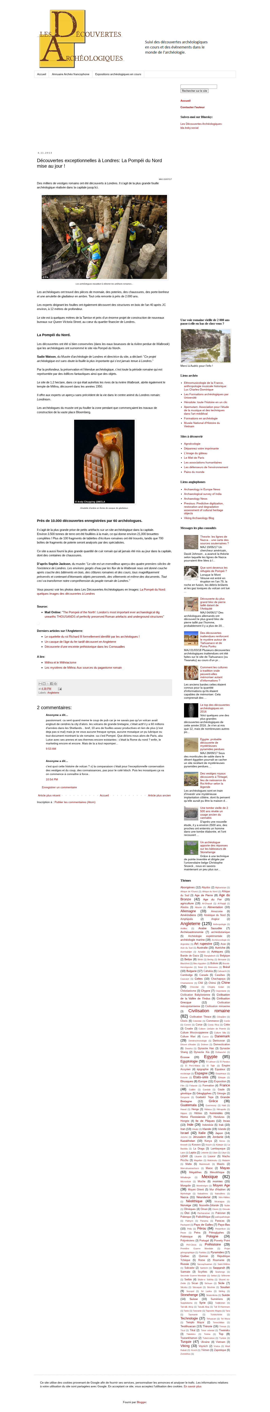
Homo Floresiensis (192, 1116)
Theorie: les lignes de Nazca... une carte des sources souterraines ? (214, 540)
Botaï (200, 967)
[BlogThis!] (44, 684)
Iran (182, 1128)
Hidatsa (208, 1109)
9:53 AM (51, 748)
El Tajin (211, 1065)
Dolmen (204, 1044)
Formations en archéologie (201, 418)
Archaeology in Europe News (202, 489)
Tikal (192, 1330)
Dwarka (189, 1048)
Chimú (212, 983)
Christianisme (188, 991)
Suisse (194, 1298)
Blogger (141, 1402)
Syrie (202, 1302)
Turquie (185, 1342)
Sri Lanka (206, 1291)
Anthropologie (219, 924)
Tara (228, 1311)
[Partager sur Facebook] (52, 684)
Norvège (185, 1205)
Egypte (210, 1056)
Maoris (221, 1164)
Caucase (184, 979)
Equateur (220, 1069)
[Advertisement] (104, 118)
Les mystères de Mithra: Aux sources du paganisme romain (83, 667)
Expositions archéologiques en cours (118, 74)
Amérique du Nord (215, 915)
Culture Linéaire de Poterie (212, 1028)
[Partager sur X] (48, 684)
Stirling (222, 1291)
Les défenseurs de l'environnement (206, 467)
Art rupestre (203, 944)
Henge (195, 1109)
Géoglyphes (203, 1093)
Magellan (198, 1160)
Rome (201, 1260)
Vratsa (217, 1346)
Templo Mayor (195, 1322)
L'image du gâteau (195, 453)
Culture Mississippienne (194, 1032)
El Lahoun (211, 1061)
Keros (222, 1141)
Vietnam (220, 1342)
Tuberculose (209, 1338)
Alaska (184, 907)
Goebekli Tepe (204, 1097)
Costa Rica (213, 1025)
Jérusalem (199, 1136)
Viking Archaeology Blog (199, 518)
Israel (184, 1133)
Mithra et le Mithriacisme (60, 662)
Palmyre (189, 1221)
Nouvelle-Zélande (209, 1205)
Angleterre (53, 692)
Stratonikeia (211, 1295)
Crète (227, 1024)
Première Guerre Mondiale (196, 1248)
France (225, 1085)
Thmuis (222, 1326)
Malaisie (226, 1160)
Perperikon (220, 1229)
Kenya (208, 1141)
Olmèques (190, 1209)
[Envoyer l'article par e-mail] (59, 688)
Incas (226, 1120)
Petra (197, 1232)
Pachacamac (203, 1213)
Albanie (198, 907)
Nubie (227, 1205)
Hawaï (183, 1109)
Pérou (201, 1228)
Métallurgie (185, 1177)
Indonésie (207, 1125)
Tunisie (222, 1338)
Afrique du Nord (210, 891)
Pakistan (220, 1213)
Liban (214, 1152)
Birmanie (222, 959)
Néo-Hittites (224, 1197)
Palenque (185, 1216)
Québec (184, 1256)
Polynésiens (187, 1240)
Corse (199, 1024)
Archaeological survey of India (203, 493)
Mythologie (185, 1193)
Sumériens (217, 1299)
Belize (188, 959)
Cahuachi (222, 971)
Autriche (220, 947)
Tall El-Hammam (222, 1307)
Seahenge (220, 1272)
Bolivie (214, 963)
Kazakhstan (187, 1140)
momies (218, 1181)
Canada (203, 975)
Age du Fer (212, 899)
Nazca (184, 1197)
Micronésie (185, 1181)
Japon (219, 1133)
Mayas (225, 1168)
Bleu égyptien (199, 963)
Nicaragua (219, 1201)
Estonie (184, 1077)
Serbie (188, 1279)
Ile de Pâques (204, 1120)
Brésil (226, 967)
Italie (202, 1133)
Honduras (219, 1117)
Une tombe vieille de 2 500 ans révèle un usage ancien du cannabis (214, 812)
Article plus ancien (159, 795)
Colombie (197, 1021)
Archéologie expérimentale (205, 936)
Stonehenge (189, 1295)
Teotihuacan (188, 1326)
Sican (195, 1283)
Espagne (201, 1073)
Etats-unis (200, 1077)
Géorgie (221, 1093)
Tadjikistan (220, 1303)
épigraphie (203, 1069)
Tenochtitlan (218, 1322)
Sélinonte (225, 1275)
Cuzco (205, 1036)
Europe (202, 1081)
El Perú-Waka (192, 1065)
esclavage (185, 1073)
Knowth (184, 1145)
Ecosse (185, 1057)
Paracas (220, 1220)
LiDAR (184, 1156)
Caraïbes (220, 975)
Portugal (204, 1240)
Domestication (221, 1044)
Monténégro (202, 1185)
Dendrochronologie (198, 1041)
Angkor (215, 919)
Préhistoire (213, 1244)
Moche (201, 1181)
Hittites (198, 1113)
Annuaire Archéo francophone (70, 74)
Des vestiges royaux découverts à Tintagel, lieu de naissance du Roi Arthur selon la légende (214, 780)
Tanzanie (197, 1311)
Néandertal (203, 1197)
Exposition (220, 1081)
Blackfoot (184, 963)
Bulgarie (191, 971)
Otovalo (226, 1209)
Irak (221, 1124)
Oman (204, 1209)
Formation (208, 1085)
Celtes (199, 978)
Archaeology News (195, 498)
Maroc (209, 1168)
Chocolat (194, 987)
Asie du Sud (186, 948)
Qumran (203, 1256)
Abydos (206, 887)
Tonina (207, 1334)
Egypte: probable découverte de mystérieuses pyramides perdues (212, 744)
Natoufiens (220, 1193)
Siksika (183, 1287)
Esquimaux (221, 1073)
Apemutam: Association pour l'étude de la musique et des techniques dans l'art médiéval (206, 410)
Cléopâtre (221, 1017)
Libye (224, 1152)
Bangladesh (209, 956)
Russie (184, 1264)
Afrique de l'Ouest (189, 891)
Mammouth (204, 1164)
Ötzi (186, 1212)
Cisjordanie (221, 991)
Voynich (203, 1346)
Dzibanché (220, 1052)
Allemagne (188, 911)
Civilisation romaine (209, 1010)
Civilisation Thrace (200, 1016)
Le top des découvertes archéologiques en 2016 (215, 708)
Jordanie (217, 1136)
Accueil (41, 74)
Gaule (221, 1089)
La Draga (198, 1148)
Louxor (211, 1156)
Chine (225, 983)
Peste (183, 1232)
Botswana (213, 967)
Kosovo (196, 1144)
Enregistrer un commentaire (59, 787)
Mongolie (185, 1185)
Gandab (207, 1089)
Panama (204, 1221)
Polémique (186, 1236)
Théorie (207, 1326)
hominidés (216, 1113)
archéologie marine (192, 939)
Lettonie (204, 1152)
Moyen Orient (196, 1189)
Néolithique (194, 1201)
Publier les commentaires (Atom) (75, 802)
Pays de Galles (203, 1224)
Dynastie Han (206, 1048)
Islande (222, 1129)
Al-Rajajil (222, 903)
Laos (182, 1152)
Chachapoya (218, 978)
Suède (226, 1295)
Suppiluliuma (186, 1303)
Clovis (184, 1021)
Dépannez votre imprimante (201, 448)
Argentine (185, 944)
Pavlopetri (185, 1225)
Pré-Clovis (191, 1245)
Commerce (212, 1021)
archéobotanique (220, 932)
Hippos (183, 1113)
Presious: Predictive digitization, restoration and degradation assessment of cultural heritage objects (204, 508)
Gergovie (184, 1097)
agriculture (187, 903)
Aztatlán (202, 952)
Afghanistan (220, 887)
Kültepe (219, 1145)
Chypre (205, 990)
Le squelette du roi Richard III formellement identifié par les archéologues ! (92, 636)
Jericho (184, 1137)
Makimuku (212, 1160)
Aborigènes (187, 887)
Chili (200, 983)
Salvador (189, 1267)
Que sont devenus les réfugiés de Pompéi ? (214, 569)
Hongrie (184, 1121)
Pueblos (203, 1252)
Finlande (193, 1085)
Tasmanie (193, 1314)
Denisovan (219, 1040)
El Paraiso (225, 1061)
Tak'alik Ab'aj (186, 1307)
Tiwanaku (224, 1330)
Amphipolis (186, 919)
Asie (223, 944)
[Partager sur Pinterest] (55, 684)
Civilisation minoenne (217, 1006)
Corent (187, 1025)
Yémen (205, 1350)
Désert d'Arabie (188, 1044)
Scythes (202, 1271)
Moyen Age (221, 1185)
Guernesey (211, 1105)
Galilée (192, 1089)
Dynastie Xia (201, 1052)
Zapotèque (220, 1350)
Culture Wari (187, 1036)
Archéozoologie (219, 940)
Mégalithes (195, 1172)
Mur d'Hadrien (218, 1189)
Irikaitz (195, 1129)
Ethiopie (222, 1077)
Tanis (186, 1311)
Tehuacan (211, 1318)
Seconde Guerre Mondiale (193, 1275)
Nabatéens (202, 1193)
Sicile (221, 1283)
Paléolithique (203, 1216)
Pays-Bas (224, 1224)
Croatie (189, 1028)
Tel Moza (225, 1318)
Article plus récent (49, 795)
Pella (189, 1229)
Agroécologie (192, 443)
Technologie (189, 1318)
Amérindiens (188, 915)
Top (221, 1333)
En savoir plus (192, 1386)
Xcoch (194, 1350)
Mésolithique (217, 1172)
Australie (202, 947)
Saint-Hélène (224, 1264)
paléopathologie (222, 1217)
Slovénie (211, 1287)
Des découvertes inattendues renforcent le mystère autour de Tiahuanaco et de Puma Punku (214, 639)
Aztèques (217, 951)
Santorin (204, 1268)
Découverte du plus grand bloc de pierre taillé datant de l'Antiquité (213, 603)
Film (182, 1085)
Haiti (224, 1105)
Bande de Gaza (189, 955)
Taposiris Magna (214, 1311)
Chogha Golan (216, 987)
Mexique (210, 1176)
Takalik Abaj (203, 1307)
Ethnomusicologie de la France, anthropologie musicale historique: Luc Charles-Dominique (205, 386)
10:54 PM (52, 779)
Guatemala (188, 1105)
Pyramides (217, 1252)
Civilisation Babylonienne (195, 994)
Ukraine (205, 1342)
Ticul (182, 1330)
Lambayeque (218, 1148)
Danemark (222, 1036)
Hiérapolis (221, 1109)
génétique (186, 1093)
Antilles (183, 928)
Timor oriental (207, 1330)
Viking (185, 1346)
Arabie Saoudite (210, 928)
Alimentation (215, 907)
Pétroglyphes (216, 1232)
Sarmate (185, 1271)
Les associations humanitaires (203, 462)
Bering (210, 959)
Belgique (225, 955)
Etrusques (186, 1081)
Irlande (206, 1128)
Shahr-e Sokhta (205, 1279)
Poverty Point (222, 1240)
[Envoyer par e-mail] (40, 684)
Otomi (215, 1209)
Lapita (192, 1152)
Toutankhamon (188, 1338)
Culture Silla (220, 1032)
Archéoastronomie (191, 932)
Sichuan (208, 1283)
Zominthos (185, 1354)
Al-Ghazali (207, 903)
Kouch (209, 1145)
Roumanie (218, 1260)
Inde (190, 1125)
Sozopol (190, 1291)
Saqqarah (219, 1267)
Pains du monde (194, 472)
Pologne (212, 1236)
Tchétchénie (216, 1314)
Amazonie (217, 911)
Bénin (200, 959)
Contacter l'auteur (192, 107)
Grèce (213, 1101)
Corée (227, 1021)
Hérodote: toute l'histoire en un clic (205, 402)
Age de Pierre (204, 895)
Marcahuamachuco (189, 1168)
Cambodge (186, 975)
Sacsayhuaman (204, 1264)
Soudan (225, 1287)
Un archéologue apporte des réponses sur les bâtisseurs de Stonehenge (214, 847)
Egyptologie (189, 1061)
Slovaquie (197, 1287)
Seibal (214, 1275)
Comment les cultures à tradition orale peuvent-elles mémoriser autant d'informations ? (214, 674)
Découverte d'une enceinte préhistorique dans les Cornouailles (85, 646)
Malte (188, 1164)
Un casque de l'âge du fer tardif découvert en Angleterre (80, 641)
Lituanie (198, 1156)
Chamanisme (186, 983)
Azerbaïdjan (186, 952)
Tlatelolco (190, 1334)
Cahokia (208, 971)
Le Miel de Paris (194, 457)
